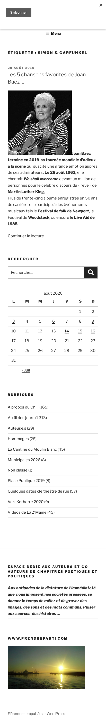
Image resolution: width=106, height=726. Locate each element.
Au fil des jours (21, 417)
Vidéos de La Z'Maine (27, 512)
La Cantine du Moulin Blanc (32, 449)
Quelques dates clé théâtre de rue (38, 491)
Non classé (18, 470)
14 (67, 331)
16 (93, 331)
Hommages (18, 439)
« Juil (26, 370)
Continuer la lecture (26, 236)
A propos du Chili (23, 407)
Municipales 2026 (24, 460)
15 (80, 331)
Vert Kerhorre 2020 (25, 502)
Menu (56, 33)
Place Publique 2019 (26, 480)
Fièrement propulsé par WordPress (36, 713)
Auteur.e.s (17, 428)
